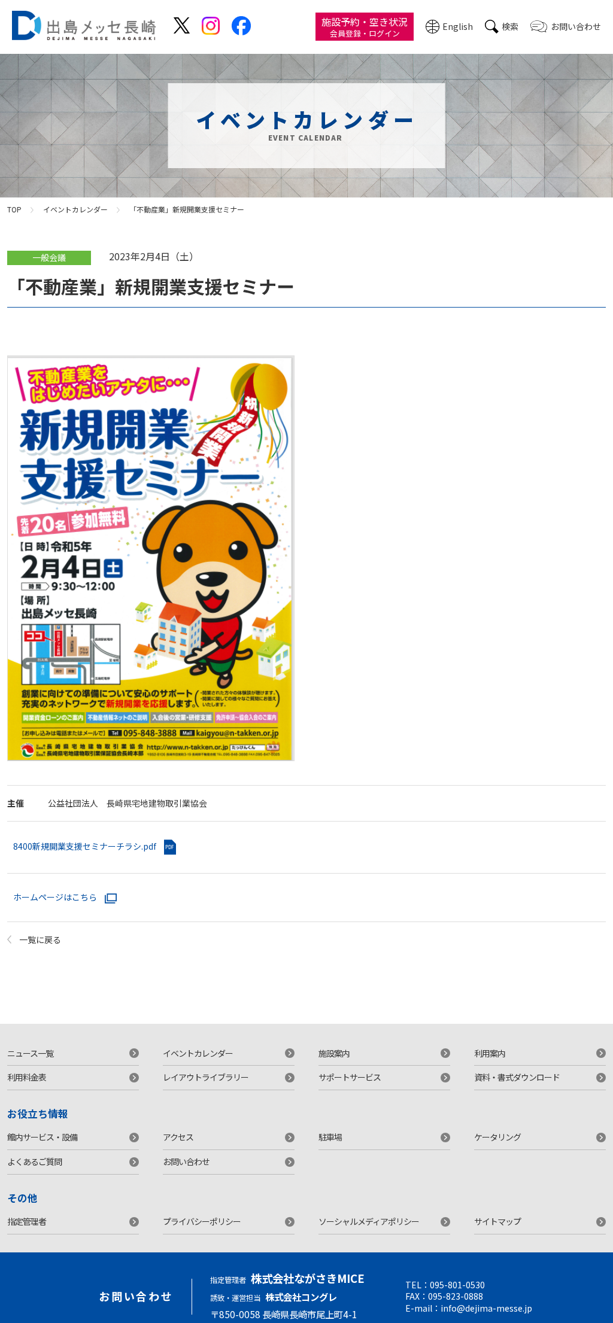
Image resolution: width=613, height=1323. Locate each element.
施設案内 (334, 1053)
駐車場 (330, 1137)
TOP (14, 209)
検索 (510, 26)
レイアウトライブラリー (205, 1077)
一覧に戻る (40, 939)
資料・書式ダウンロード (517, 1077)
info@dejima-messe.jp (486, 1308)
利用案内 (489, 1053)
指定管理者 (26, 1221)
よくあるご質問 (34, 1161)
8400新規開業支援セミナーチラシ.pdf (85, 846)
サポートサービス (349, 1077)
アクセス (178, 1137)
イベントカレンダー (75, 209)
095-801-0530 (457, 1285)
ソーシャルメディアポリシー (368, 1221)
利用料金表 (26, 1077)
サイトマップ (497, 1221)
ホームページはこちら (56, 897)
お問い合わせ (576, 26)
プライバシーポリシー (202, 1221)
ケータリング (497, 1137)
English (457, 26)
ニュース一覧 (30, 1053)
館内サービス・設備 (42, 1137)
